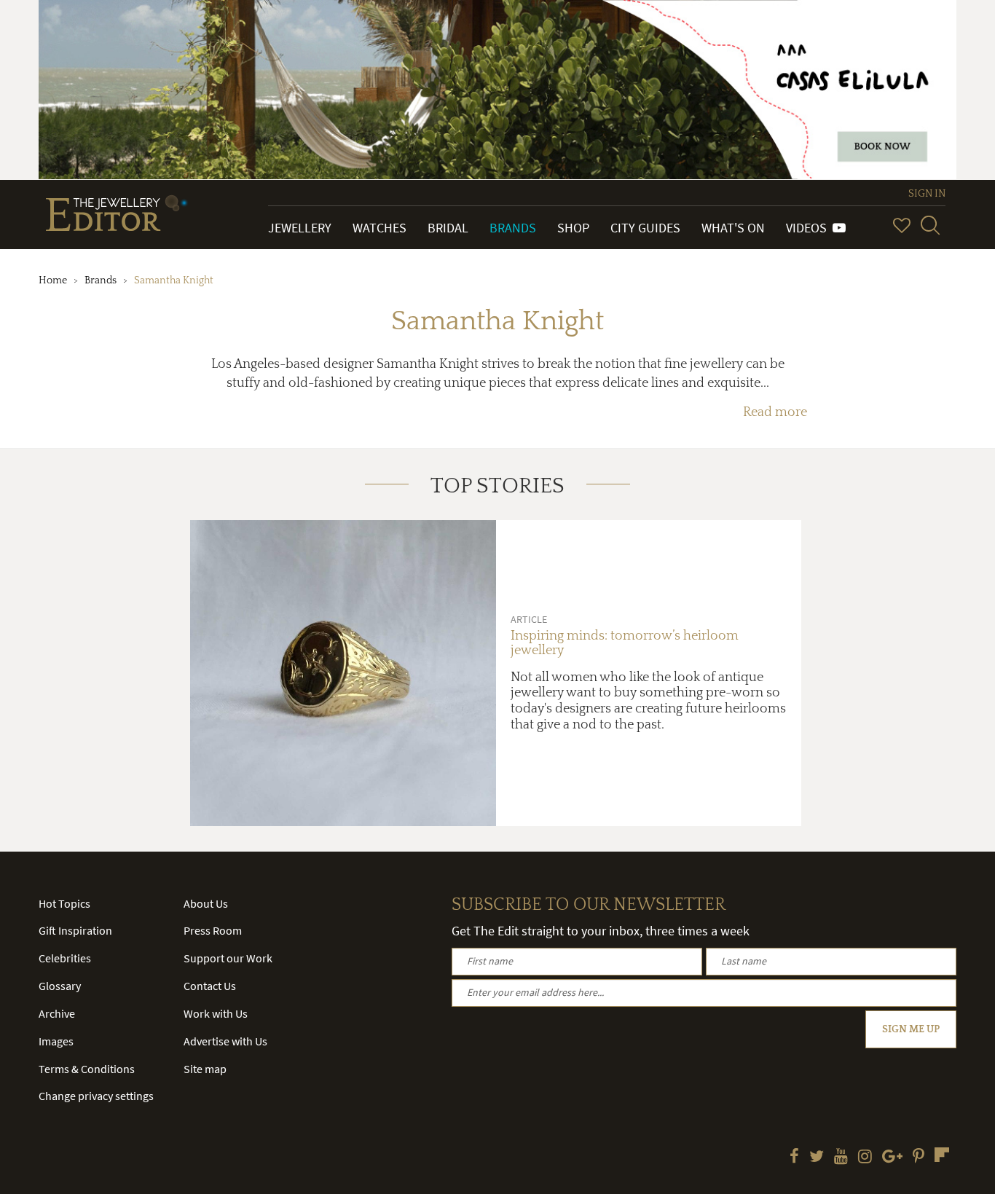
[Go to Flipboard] (942, 1154)
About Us (206, 903)
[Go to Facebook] (794, 1158)
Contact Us (210, 985)
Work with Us (216, 1013)
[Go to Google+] (892, 1158)
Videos (809, 227)
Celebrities (65, 958)
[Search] (930, 225)
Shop (573, 227)
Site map (205, 1068)
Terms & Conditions (87, 1068)
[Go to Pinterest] (918, 1158)
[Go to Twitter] (816, 1158)
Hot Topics (64, 903)
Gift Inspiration (75, 930)
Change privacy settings (96, 1095)
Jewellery (299, 227)
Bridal (448, 227)
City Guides (645, 227)
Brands (512, 227)
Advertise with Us (225, 1041)
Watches (379, 227)
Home (53, 280)
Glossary (60, 985)
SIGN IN (926, 194)
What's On (733, 227)
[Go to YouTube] (841, 1158)
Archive (57, 1013)
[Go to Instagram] (865, 1158)
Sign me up (911, 1029)
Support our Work (228, 958)
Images (56, 1041)
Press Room (213, 930)
